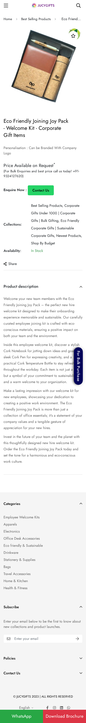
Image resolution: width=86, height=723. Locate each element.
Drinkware (11, 552)
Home (8, 19)
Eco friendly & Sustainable (23, 545)
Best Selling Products (36, 19)
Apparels (10, 524)
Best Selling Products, (47, 205)
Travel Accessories (17, 573)
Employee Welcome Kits (21, 517)
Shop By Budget (43, 243)
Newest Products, (69, 235)
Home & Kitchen (16, 580)
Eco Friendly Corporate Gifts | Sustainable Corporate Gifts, (55, 228)
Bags (7, 566)
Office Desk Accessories (22, 538)
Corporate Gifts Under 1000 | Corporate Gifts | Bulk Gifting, (55, 213)
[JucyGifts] (43, 5)
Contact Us (40, 190)
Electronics (12, 531)
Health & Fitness (15, 588)
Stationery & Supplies (19, 559)
